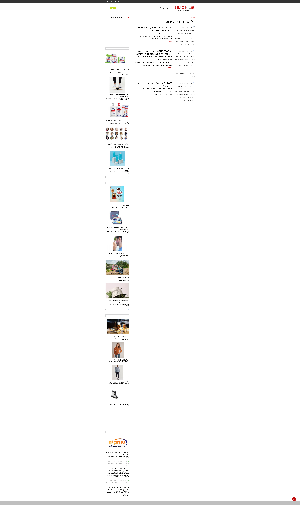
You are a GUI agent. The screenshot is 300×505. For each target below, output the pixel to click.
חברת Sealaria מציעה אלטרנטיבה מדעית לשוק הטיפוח (119, 302)
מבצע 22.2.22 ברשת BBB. (121, 336)
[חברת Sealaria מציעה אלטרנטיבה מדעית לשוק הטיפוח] (117, 291)
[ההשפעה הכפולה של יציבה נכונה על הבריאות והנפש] (117, 85)
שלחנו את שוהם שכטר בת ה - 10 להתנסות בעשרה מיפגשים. (118, 456)
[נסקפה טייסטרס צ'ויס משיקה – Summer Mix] (117, 194)
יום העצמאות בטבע (123, 277)
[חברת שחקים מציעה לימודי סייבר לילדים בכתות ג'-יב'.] (117, 442)
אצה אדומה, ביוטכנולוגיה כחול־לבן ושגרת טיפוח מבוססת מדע (119, 304)
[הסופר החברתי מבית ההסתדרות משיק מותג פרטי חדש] (117, 218)
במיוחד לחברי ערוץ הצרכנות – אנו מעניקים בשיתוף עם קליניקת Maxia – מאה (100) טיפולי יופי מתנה (118, 470)
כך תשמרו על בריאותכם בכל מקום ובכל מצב (118, 70)
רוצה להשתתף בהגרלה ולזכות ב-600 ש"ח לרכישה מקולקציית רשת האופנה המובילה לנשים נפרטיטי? (118, 489)
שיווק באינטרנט (182, 503)
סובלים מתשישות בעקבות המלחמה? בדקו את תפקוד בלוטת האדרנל (118, 145)
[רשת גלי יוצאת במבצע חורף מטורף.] (117, 394)
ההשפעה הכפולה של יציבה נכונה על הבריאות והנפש (119, 96)
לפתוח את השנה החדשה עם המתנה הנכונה (119, 169)
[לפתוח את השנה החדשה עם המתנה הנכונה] (117, 158)
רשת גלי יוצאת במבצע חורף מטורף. (119, 404)
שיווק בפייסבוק (170, 503)
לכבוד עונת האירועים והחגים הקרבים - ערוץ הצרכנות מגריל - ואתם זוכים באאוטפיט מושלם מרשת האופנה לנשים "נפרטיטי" (118, 494)
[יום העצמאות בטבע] (117, 267)
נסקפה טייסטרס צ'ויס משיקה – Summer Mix (120, 205)
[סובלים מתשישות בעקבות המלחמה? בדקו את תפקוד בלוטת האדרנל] (117, 134)
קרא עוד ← (169, 41)
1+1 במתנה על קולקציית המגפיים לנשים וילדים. (119, 405)
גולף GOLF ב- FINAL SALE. (121, 360)
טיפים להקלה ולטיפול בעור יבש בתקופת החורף (117, 121)
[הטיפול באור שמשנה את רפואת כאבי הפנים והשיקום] (117, 243)
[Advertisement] (117, 35)
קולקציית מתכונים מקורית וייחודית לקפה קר (120, 207)
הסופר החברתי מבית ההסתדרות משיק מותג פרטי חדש (118, 229)
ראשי (193, 17)
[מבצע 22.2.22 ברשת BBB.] (117, 326)
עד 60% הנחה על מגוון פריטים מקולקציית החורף (118, 361)
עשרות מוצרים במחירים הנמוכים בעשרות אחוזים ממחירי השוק (117, 232)
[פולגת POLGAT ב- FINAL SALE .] (117, 372)
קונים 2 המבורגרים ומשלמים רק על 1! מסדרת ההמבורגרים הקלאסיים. (119, 338)
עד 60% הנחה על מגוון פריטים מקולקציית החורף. (118, 383)
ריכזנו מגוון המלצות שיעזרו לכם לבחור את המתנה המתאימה (119, 172)
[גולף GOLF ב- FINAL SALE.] (117, 350)
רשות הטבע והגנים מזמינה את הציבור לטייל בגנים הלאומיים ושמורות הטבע (119, 279)
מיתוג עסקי (165, 503)
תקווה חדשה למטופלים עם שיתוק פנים (121, 256)
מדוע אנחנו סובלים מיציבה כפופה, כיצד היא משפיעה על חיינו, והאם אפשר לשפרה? (117, 99)
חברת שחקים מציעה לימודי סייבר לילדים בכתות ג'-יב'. (117, 454)
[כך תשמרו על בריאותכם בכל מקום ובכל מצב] (117, 59)
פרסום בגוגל (176, 503)
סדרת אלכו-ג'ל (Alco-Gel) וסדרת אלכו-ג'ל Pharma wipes (119, 73)
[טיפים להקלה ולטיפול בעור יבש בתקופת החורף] (117, 110)
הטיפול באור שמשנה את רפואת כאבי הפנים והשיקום (118, 254)
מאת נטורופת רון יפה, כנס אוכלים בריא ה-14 (120, 147)
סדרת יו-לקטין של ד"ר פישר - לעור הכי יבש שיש (119, 123)
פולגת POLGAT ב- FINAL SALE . (119, 382)
